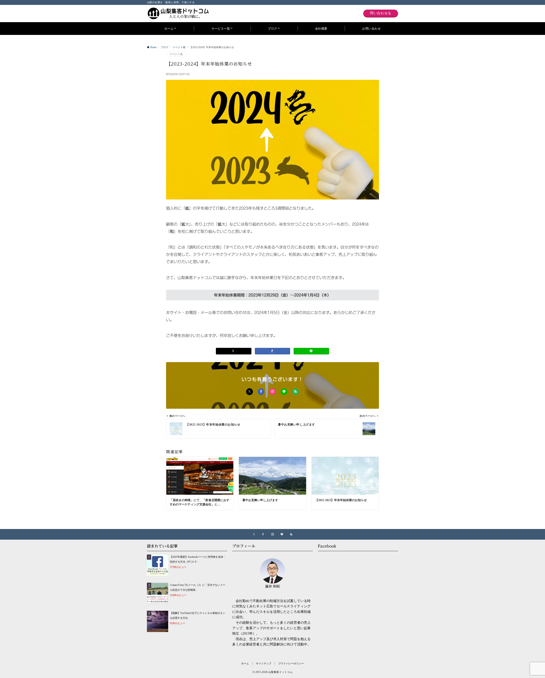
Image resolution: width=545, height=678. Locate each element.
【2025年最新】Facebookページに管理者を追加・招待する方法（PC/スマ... (198, 559)
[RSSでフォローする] (295, 391)
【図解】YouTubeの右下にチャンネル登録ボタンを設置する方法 (197, 615)
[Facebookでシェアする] (272, 351)
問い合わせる (380, 13)
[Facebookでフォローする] (261, 391)
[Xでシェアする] (233, 351)
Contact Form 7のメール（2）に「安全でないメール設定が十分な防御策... (197, 587)
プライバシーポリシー (291, 663)
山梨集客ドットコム (280, 672)
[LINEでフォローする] (284, 391)
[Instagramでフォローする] (272, 391)
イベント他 (176, 54)
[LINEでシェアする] (311, 351)
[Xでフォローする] (249, 391)
